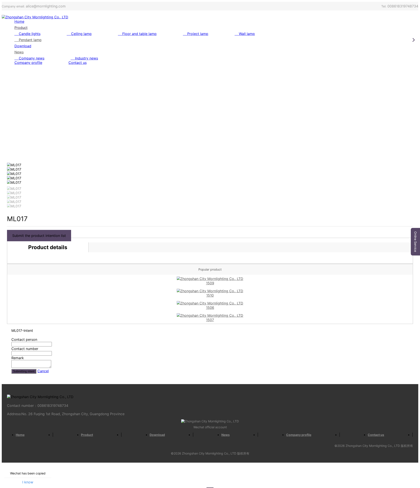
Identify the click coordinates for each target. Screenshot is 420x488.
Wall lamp (247, 33)
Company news (31, 58)
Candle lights (29, 33)
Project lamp (197, 33)
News (19, 52)
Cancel (43, 371)
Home (19, 21)
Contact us (77, 62)
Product (21, 27)
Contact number (24, 348)
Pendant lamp (30, 40)
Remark (17, 358)
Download (22, 46)
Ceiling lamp (81, 33)
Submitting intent (24, 371)
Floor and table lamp (139, 33)
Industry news (86, 58)
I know (27, 482)
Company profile (28, 62)
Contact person (24, 339)
